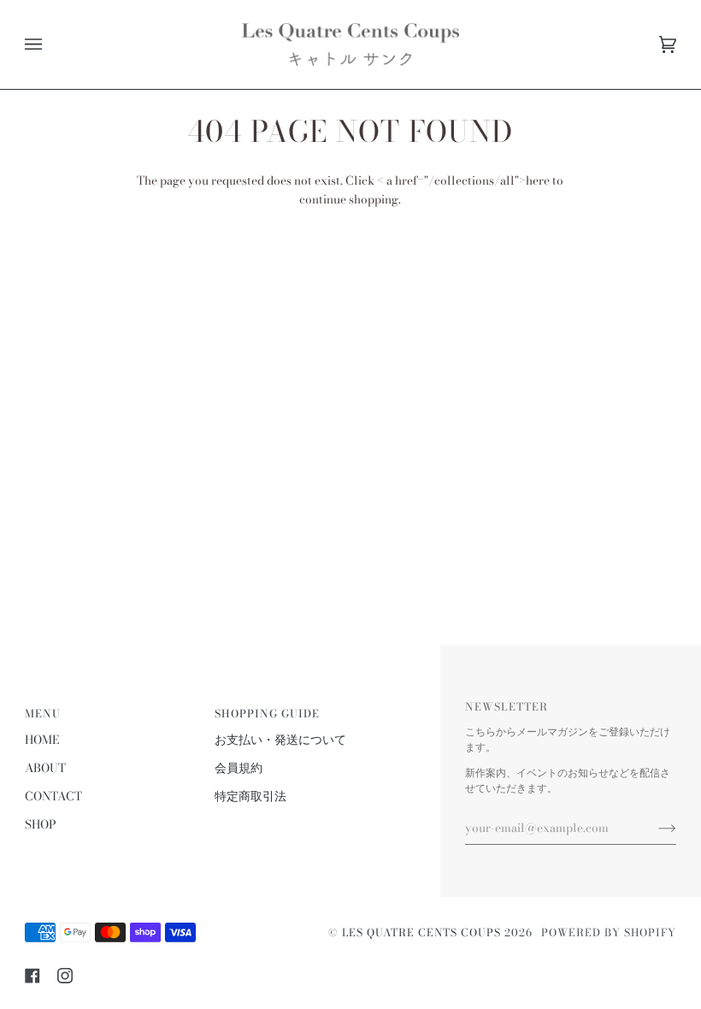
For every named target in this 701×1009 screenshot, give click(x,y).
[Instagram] (65, 975)
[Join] (653, 827)
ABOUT (45, 767)
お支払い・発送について (280, 739)
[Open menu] (50, 44)
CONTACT (53, 796)
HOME (42, 739)
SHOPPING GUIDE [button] (267, 713)
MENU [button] (43, 713)
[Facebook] (32, 975)
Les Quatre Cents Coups (421, 932)
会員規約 (238, 767)
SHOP (40, 824)
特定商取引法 (250, 796)
